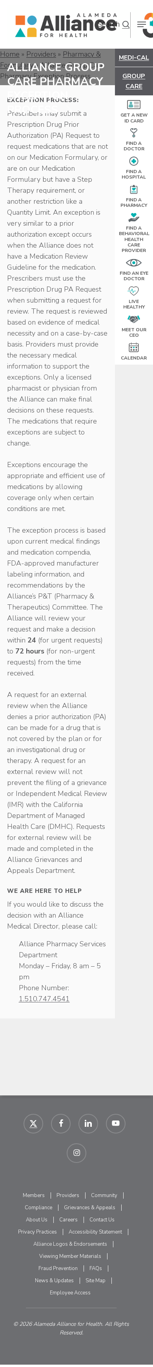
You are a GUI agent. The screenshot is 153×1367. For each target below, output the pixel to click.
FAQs (95, 1268)
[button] (125, 24)
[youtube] (116, 1123)
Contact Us (102, 1220)
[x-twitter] (33, 1123)
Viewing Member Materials (70, 1256)
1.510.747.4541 (44, 999)
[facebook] (61, 1123)
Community (104, 1195)
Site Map (96, 1281)
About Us (36, 1220)
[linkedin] (88, 1123)
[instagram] (76, 1153)
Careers (68, 1220)
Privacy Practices (37, 1232)
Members (34, 1195)
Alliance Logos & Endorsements (70, 1244)
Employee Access (70, 1293)
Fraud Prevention (58, 1268)
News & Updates (54, 1281)
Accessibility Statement (95, 1232)
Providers (67, 1195)
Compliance (38, 1208)
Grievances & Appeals (89, 1208)
